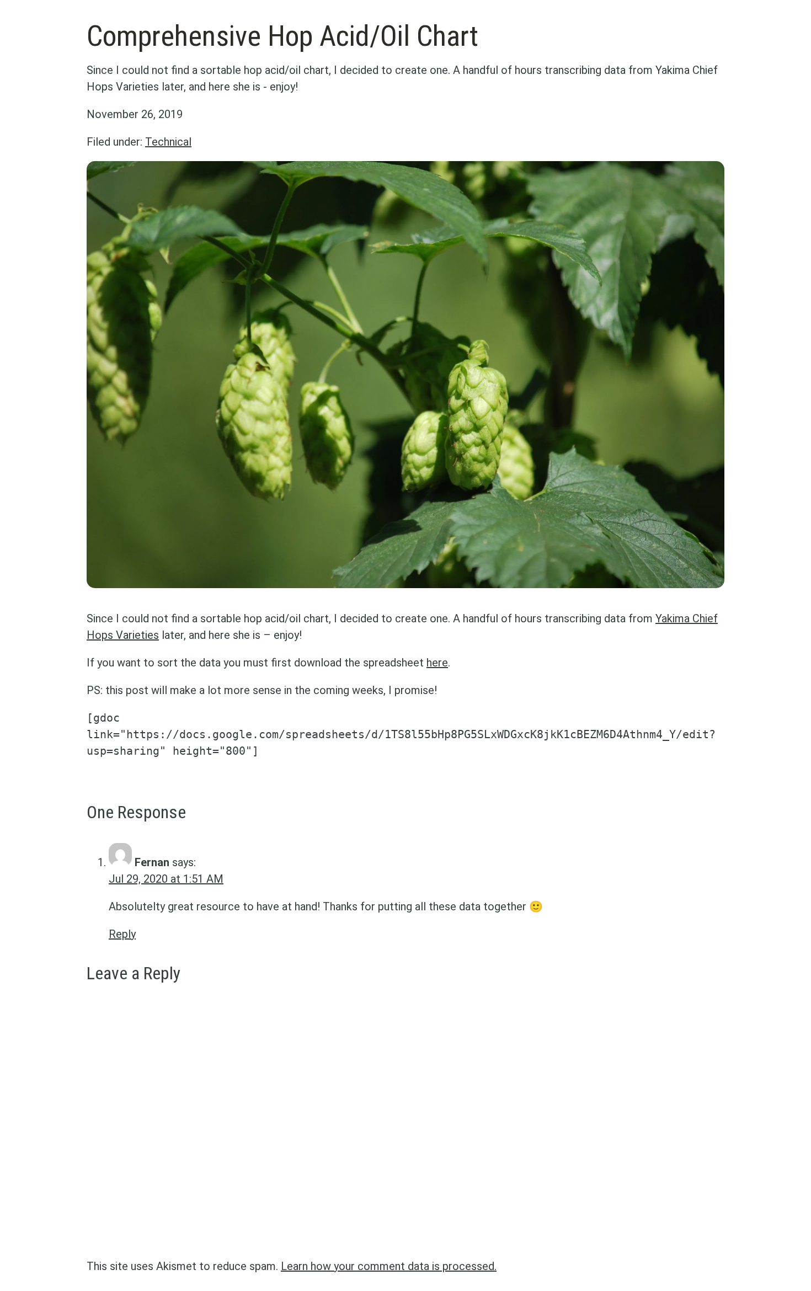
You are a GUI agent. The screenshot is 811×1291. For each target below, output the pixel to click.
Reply (122, 934)
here (437, 662)
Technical (168, 141)
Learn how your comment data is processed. (389, 1266)
